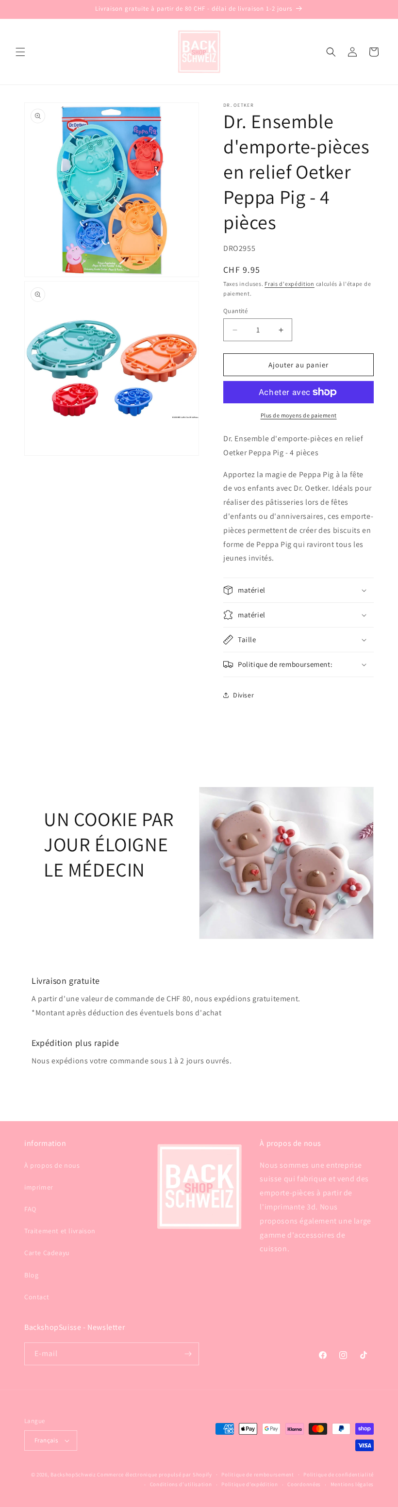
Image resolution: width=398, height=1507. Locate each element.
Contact (36, 1296)
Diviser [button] (243, 695)
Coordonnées (304, 1484)
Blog (31, 1275)
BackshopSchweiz (73, 1474)
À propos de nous (52, 1165)
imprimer (38, 1187)
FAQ (30, 1209)
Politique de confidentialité (338, 1474)
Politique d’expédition (249, 1484)
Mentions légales (352, 1484)
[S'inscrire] (188, 1353)
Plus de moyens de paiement (299, 415)
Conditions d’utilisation (181, 1484)
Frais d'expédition (290, 283)
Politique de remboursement (257, 1474)
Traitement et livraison (60, 1230)
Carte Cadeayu (47, 1252)
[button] (20, 52)
